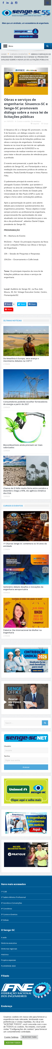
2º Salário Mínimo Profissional (13, 897)
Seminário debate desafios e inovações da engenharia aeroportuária (23, 588)
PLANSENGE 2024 (8, 966)
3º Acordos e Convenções (11, 903)
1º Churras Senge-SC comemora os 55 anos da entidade (25, 544)
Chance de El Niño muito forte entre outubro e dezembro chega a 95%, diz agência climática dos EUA (25, 490)
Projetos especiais (8, 960)
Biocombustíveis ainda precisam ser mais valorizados (22, 446)
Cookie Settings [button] (11, 1037)
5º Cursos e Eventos (9, 914)
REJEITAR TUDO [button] (29, 1037)
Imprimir (36, 124)
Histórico (5, 954)
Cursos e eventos (23, 121)
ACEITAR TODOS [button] (13, 1043)
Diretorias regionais (9, 948)
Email (46, 124)
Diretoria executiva (9, 943)
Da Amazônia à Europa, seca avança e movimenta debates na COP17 (21, 359)
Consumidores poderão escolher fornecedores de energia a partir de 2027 (25, 402)
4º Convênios (6, 908)
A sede (4, 937)
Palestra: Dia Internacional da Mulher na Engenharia (22, 631)
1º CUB (4, 891)
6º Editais (5, 920)
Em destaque (36, 121)
